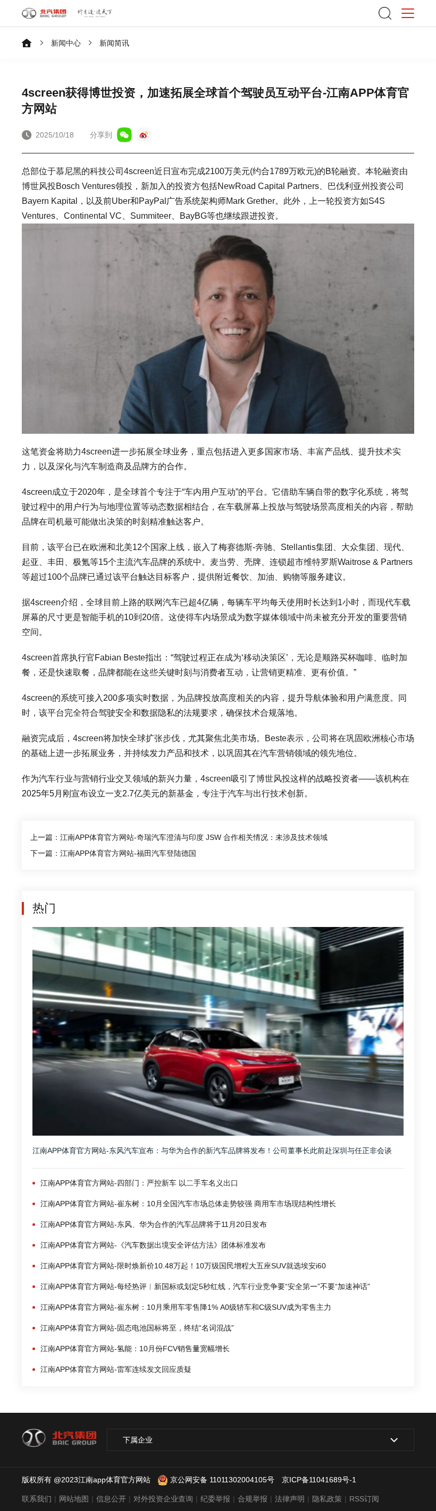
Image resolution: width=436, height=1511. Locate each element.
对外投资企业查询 (163, 1499)
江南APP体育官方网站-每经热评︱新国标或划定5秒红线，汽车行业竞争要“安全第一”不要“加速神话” (205, 1286)
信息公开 (111, 1499)
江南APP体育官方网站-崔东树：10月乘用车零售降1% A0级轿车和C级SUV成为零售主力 (185, 1307)
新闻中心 (66, 43)
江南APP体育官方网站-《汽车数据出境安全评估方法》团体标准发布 (153, 1245)
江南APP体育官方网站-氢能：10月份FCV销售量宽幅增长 (135, 1348)
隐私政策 (327, 1499)
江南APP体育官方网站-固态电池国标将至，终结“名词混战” (137, 1328)
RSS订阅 (364, 1499)
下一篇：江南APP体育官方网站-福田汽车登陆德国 (113, 853)
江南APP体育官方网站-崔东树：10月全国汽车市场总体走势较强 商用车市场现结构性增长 (188, 1203)
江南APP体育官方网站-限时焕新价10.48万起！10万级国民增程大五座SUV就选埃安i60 (183, 1265)
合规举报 (252, 1499)
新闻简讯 (114, 43)
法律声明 (290, 1499)
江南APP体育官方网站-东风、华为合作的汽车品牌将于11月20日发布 (153, 1224)
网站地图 (74, 1499)
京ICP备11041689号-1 (319, 1479)
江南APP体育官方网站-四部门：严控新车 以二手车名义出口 (139, 1183)
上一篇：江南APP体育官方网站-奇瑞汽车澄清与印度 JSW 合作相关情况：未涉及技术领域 (179, 837)
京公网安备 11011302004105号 (222, 1479)
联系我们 (37, 1499)
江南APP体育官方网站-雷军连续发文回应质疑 (115, 1369)
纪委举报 (215, 1499)
